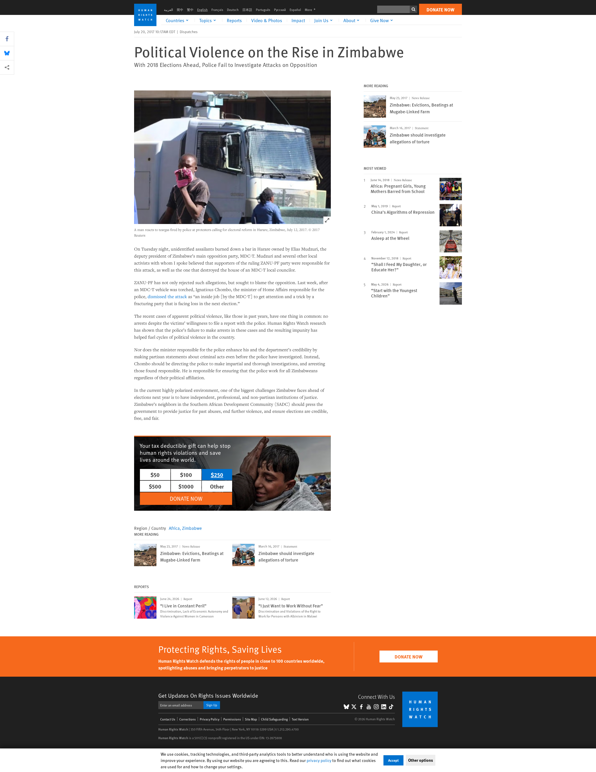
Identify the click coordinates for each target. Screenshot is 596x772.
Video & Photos (266, 20)
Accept (393, 760)
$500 (155, 486)
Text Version (300, 719)
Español (295, 9)
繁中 (190, 9)
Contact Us (167, 719)
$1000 (186, 486)
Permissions (232, 719)
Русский (280, 9)
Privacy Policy (209, 719)
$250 (217, 475)
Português (263, 9)
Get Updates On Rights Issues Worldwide (208, 695)
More (311, 9)
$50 (155, 475)
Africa (174, 528)
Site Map (251, 719)
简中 (180, 9)
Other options (420, 760)
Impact (298, 20)
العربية (168, 9)
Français (217, 9)
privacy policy (319, 760)
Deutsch (233, 9)
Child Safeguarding (274, 719)
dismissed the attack (167, 296)
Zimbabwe (192, 528)
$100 (186, 475)
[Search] (413, 9)
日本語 (247, 9)
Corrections (187, 719)
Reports (234, 20)
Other (217, 486)
